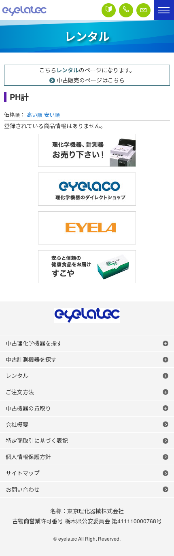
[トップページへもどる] (24, 10)
